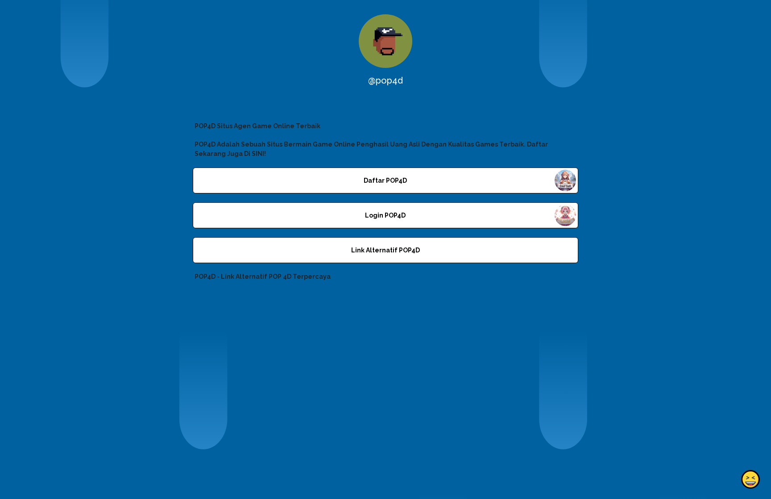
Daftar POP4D (385, 180)
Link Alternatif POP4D (385, 250)
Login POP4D (385, 215)
